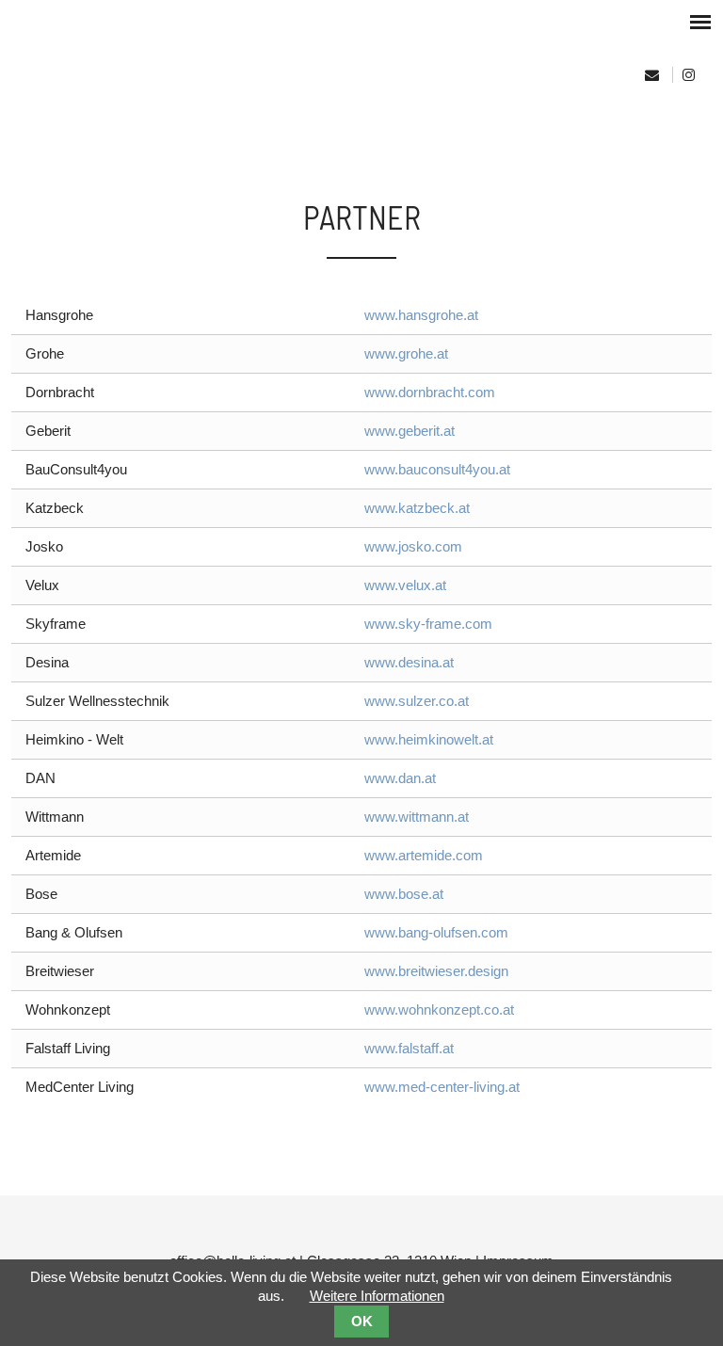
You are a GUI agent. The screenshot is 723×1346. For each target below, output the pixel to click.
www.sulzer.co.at (416, 701)
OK (362, 1321)
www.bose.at (403, 894)
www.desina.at (409, 662)
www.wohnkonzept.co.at (439, 1009)
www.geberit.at (409, 431)
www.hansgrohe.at (421, 315)
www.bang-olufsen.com (436, 932)
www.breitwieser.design (436, 971)
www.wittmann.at (416, 817)
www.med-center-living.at (442, 1087)
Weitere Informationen (377, 1296)
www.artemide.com (423, 855)
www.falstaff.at (409, 1048)
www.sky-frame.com (428, 624)
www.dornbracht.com (429, 392)
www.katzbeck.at (417, 508)
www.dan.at (400, 778)
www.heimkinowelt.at (428, 739)
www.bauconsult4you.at (437, 469)
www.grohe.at (406, 353)
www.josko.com (413, 546)
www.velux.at (405, 585)
